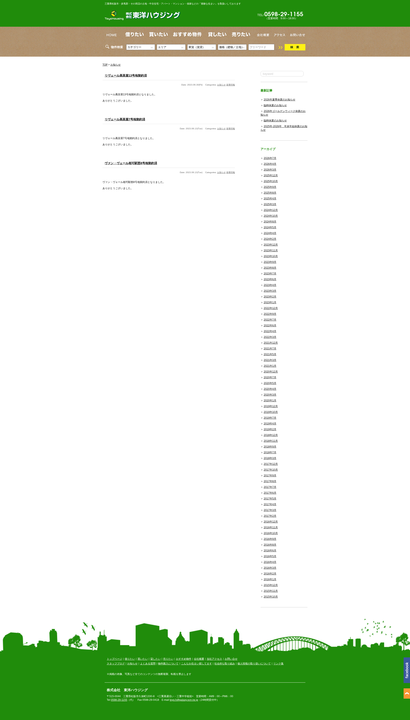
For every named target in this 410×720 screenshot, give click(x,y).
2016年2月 (270, 573)
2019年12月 (271, 406)
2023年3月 (270, 290)
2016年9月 (270, 538)
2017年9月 (270, 475)
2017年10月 (271, 469)
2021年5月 (270, 354)
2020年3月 (270, 394)
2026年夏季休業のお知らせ (279, 99)
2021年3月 (270, 360)
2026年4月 (270, 163)
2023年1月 (270, 302)
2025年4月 (270, 198)
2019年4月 (270, 423)
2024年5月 (270, 227)
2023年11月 (271, 250)
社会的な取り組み (224, 663)
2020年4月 (270, 388)
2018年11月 (271, 440)
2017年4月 (270, 504)
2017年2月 (270, 515)
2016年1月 (270, 579)
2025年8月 (270, 192)
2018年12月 (271, 435)
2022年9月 (270, 313)
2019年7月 (270, 417)
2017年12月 (271, 463)
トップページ (114, 658)
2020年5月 (270, 383)
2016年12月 (271, 521)
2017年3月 (270, 510)
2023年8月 (270, 267)
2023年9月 (270, 262)
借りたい (130, 658)
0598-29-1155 (119, 699)
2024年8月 (270, 221)
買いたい (143, 658)
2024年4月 (270, 233)
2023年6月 (270, 279)
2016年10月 (271, 533)
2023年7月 (270, 273)
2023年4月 (270, 285)
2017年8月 (270, 481)
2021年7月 (270, 348)
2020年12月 (271, 371)
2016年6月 (270, 550)
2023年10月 (271, 256)
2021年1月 (270, 365)
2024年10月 (271, 215)
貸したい (155, 658)
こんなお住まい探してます (196, 663)
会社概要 (199, 658)
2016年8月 (270, 544)
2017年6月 (270, 492)
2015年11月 (271, 590)
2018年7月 (270, 452)
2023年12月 (271, 244)
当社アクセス (214, 658)
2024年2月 (270, 238)
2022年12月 (271, 308)
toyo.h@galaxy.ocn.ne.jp (184, 699)
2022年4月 (270, 331)
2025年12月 (271, 175)
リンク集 (278, 663)
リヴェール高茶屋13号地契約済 (126, 75)
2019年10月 (271, 412)
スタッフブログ (116, 663)
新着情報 (230, 85)
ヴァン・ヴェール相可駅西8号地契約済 (131, 163)
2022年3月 (270, 337)
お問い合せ (231, 658)
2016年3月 (270, 567)
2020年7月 (270, 377)
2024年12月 (271, 210)
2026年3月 (270, 169)
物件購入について (168, 663)
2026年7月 (270, 158)
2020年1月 (270, 400)
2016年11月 (271, 527)
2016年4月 (270, 562)
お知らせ (115, 64)
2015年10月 (271, 596)
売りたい (168, 658)
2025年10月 (271, 181)
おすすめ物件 (183, 658)
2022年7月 (270, 319)
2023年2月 (270, 296)
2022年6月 (270, 325)
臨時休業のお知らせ (275, 105)
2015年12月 (271, 585)
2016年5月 (270, 556)
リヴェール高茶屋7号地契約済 (125, 119)
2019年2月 (270, 429)
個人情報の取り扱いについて (254, 663)
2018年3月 (270, 458)
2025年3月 (270, 204)
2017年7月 (270, 487)
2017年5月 (270, 498)
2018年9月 (270, 446)
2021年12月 (271, 342)
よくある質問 (147, 663)
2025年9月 (270, 187)
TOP (105, 64)
